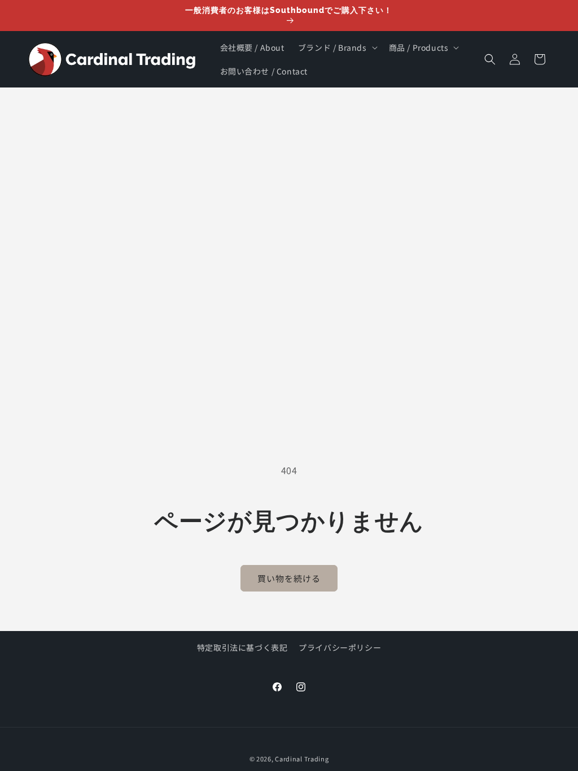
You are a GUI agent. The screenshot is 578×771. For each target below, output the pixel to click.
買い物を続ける (289, 578)
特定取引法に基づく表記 (242, 647)
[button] (336, 47)
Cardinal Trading (302, 758)
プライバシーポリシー (340, 647)
